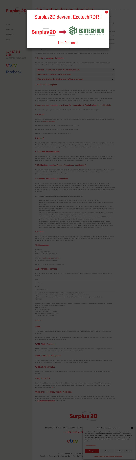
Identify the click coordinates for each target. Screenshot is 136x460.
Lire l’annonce (68, 42)
